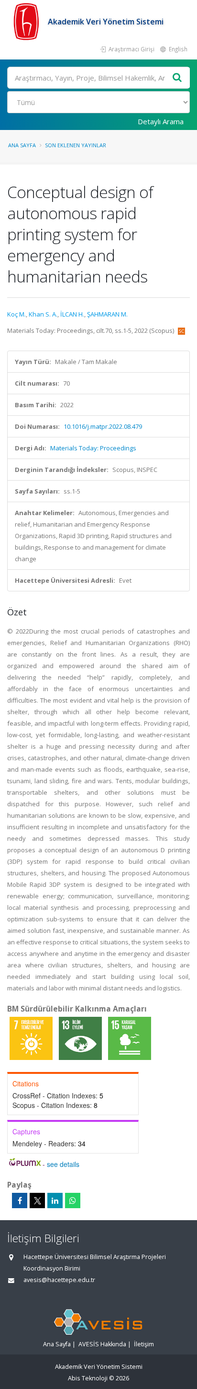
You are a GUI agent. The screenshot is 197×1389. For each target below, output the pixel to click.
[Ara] (177, 78)
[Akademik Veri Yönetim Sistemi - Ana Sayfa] (27, 21)
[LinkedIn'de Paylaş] (55, 1200)
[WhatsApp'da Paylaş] (72, 1200)
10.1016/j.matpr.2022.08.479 (103, 426)
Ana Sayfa (22, 145)
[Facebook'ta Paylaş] (19, 1200)
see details (63, 1164)
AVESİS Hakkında (102, 1344)
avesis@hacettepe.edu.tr (59, 1280)
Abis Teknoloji (88, 1378)
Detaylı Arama (161, 121)
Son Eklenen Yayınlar (75, 145)
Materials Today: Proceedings (93, 448)
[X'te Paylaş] (37, 1200)
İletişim (144, 1344)
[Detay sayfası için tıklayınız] (31, 1038)
